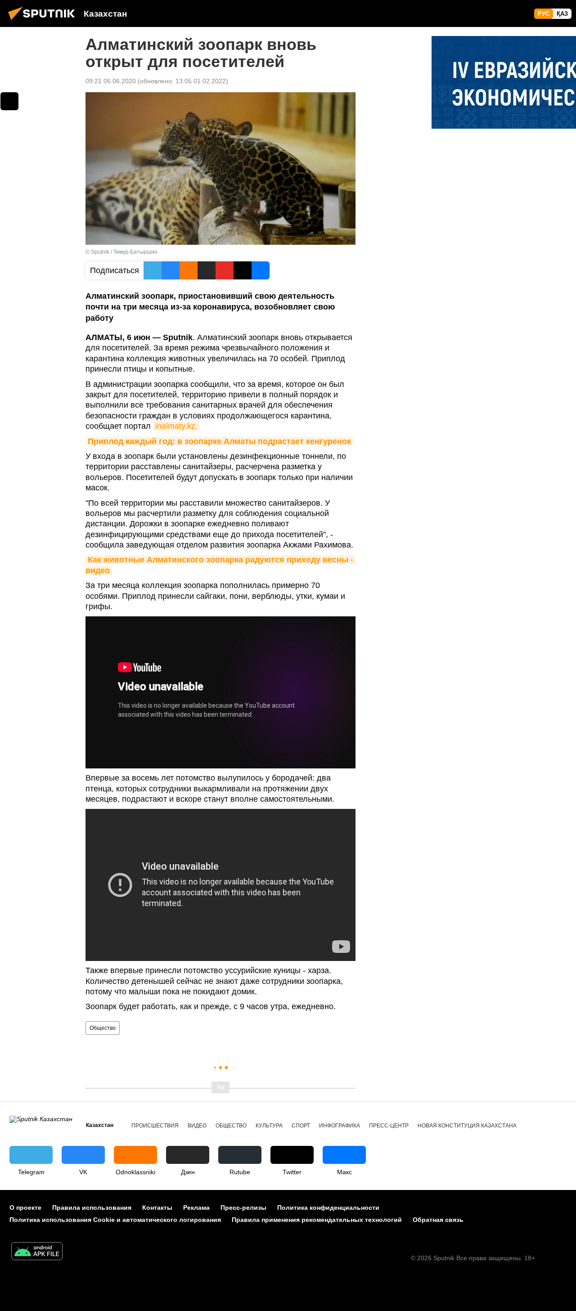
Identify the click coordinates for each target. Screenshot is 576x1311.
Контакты (157, 1207)
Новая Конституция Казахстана (467, 1125)
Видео (197, 1125)
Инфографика (339, 1125)
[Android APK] (37, 1252)
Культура (269, 1125)
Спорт (301, 1125)
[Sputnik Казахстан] (44, 21)
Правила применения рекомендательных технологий (317, 1219)
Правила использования (91, 1207)
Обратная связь (438, 1219)
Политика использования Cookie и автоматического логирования (115, 1219)
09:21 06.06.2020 (111, 81)
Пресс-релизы (243, 1207)
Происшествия (155, 1125)
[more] (9, 101)
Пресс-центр (389, 1125)
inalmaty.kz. (176, 426)
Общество (103, 1028)
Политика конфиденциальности (328, 1207)
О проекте (25, 1207)
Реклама (196, 1207)
